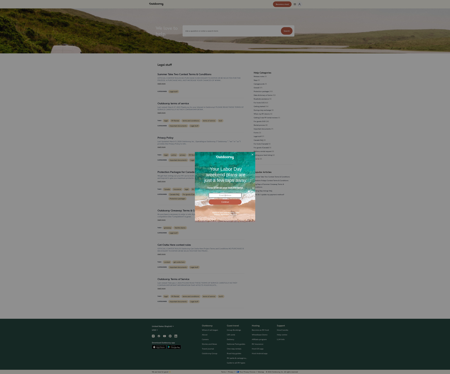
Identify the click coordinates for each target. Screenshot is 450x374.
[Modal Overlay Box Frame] (225, 187)
